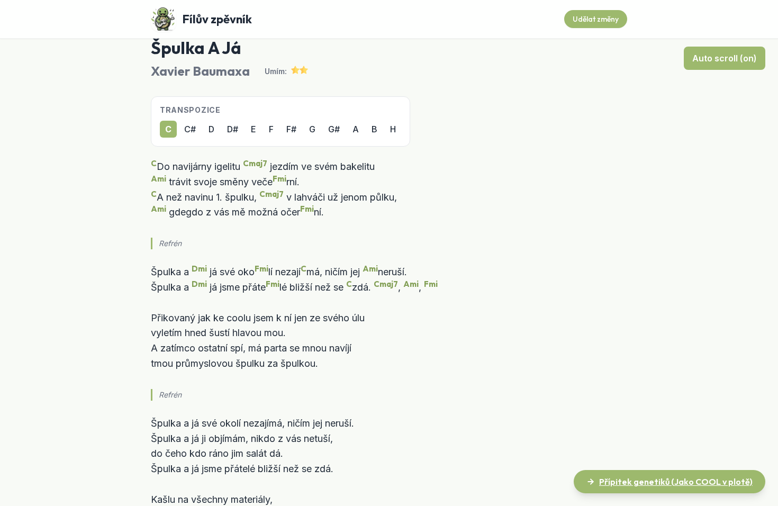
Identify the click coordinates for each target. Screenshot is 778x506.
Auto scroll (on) (724, 58)
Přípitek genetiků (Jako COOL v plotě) (676, 481)
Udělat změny (596, 19)
